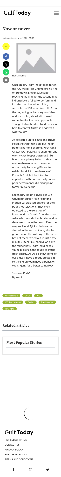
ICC (38, 296)
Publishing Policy (16, 454)
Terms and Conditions (19, 459)
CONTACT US (12, 444)
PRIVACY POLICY (14, 449)
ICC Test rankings (13, 302)
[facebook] (6, 56)
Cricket (31, 302)
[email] (6, 80)
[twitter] (6, 64)
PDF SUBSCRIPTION (16, 439)
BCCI (27, 296)
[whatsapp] (6, 72)
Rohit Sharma (47, 302)
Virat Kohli (9, 309)
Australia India (11, 296)
